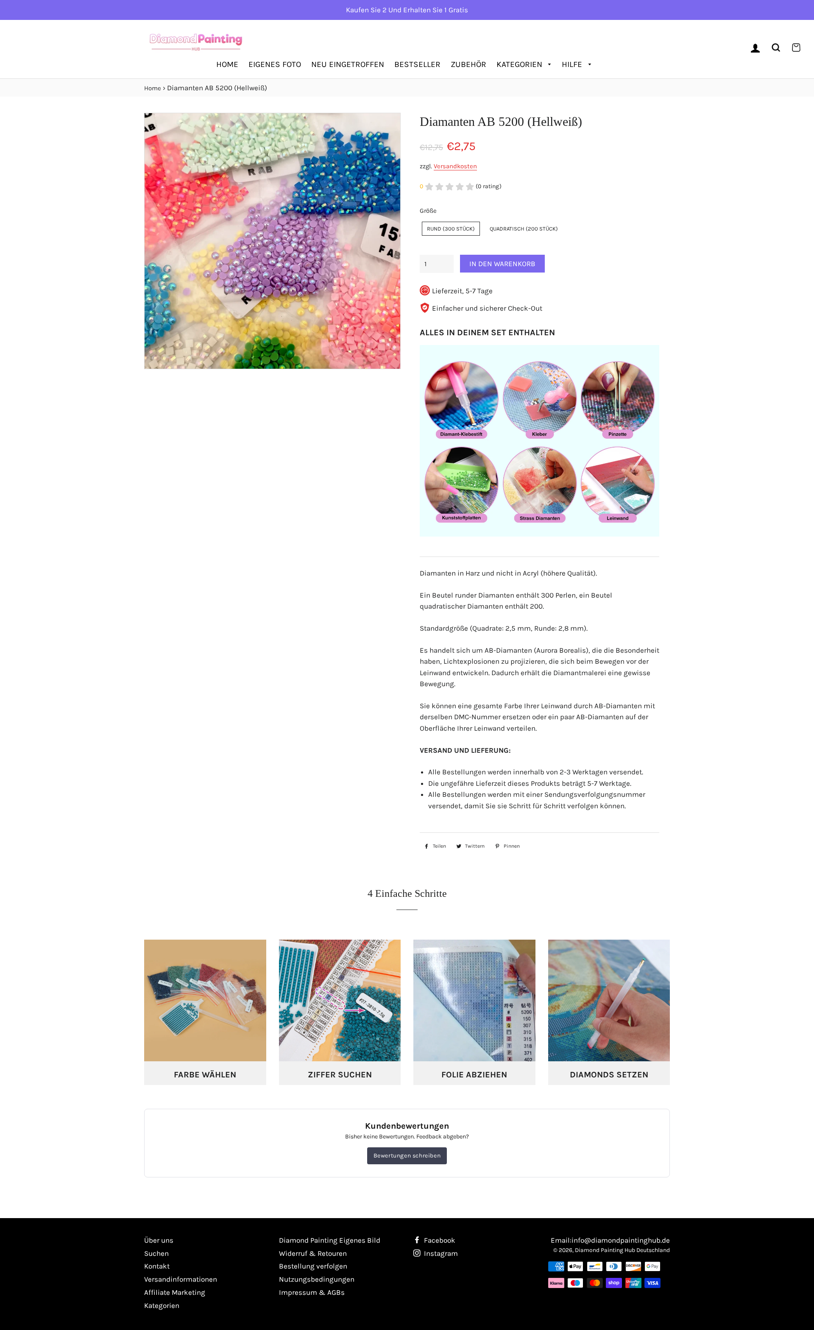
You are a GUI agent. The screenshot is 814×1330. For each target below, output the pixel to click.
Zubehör (468, 64)
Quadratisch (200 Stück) (524, 228)
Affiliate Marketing (174, 1292)
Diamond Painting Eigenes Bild (329, 1240)
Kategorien (520, 64)
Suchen (156, 1253)
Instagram (440, 1253)
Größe (428, 210)
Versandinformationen (180, 1279)
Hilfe (573, 64)
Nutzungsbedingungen (316, 1279)
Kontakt (157, 1266)
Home (227, 64)
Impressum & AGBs (312, 1292)
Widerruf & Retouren (313, 1253)
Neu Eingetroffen (347, 64)
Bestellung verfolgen (313, 1266)
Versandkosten (455, 166)
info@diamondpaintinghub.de (620, 1240)
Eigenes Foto (274, 64)
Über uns (158, 1240)
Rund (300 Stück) (451, 228)
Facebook (438, 1240)
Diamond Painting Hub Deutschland (622, 1250)
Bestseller (417, 64)
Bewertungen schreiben (407, 1155)
